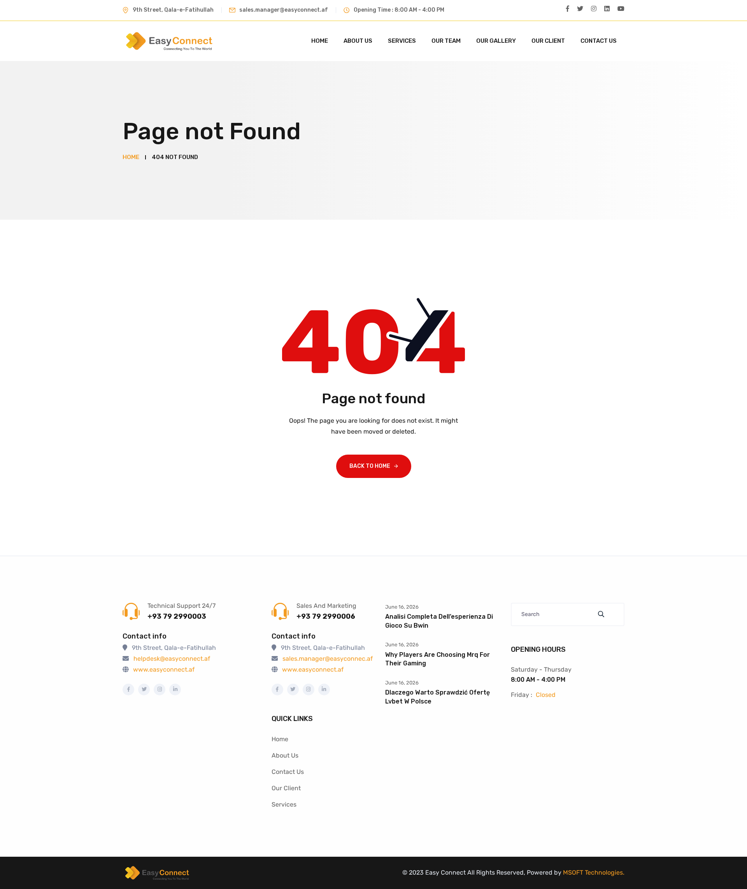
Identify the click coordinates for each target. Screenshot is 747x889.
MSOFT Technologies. (592, 872)
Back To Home (369, 466)
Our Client (548, 40)
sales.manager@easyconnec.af (327, 658)
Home (319, 40)
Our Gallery (496, 40)
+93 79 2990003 (176, 616)
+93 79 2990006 (325, 616)
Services (402, 40)
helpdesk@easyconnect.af (171, 658)
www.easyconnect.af (164, 669)
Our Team (446, 40)
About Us (358, 40)
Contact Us (598, 40)
